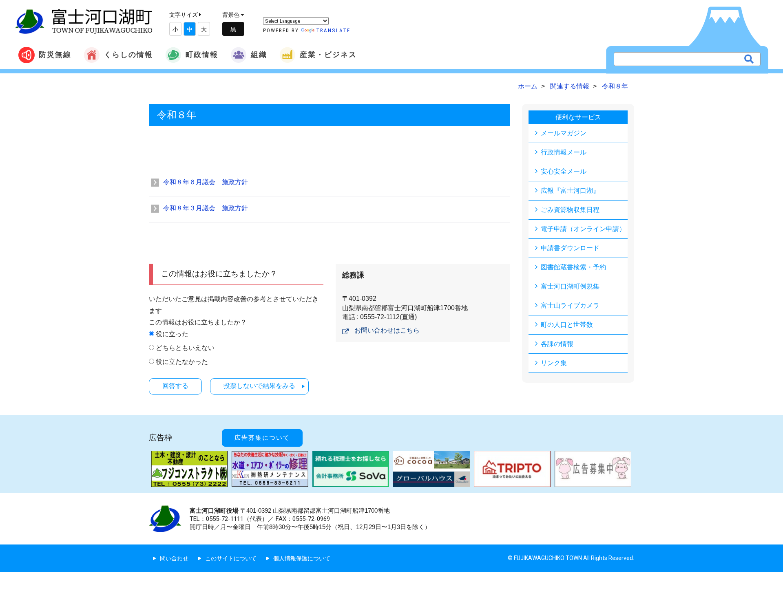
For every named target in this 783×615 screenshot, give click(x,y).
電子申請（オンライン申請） (583, 228)
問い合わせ (174, 558)
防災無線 (55, 54)
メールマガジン (563, 133)
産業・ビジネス (328, 54)
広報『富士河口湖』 (570, 190)
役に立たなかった (182, 361)
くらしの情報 (128, 54)
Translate (333, 30)
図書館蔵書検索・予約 (573, 267)
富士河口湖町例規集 (570, 286)
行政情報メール (563, 152)
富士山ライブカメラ (570, 305)
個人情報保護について (301, 558)
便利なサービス (578, 117)
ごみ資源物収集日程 (570, 209)
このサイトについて (231, 558)
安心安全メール (563, 171)
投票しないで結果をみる (259, 385)
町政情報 (202, 54)
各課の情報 (557, 343)
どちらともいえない (185, 347)
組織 (259, 54)
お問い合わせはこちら (387, 330)
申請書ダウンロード (570, 248)
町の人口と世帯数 (567, 324)
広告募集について (262, 437)
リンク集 (554, 362)
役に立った (172, 334)
